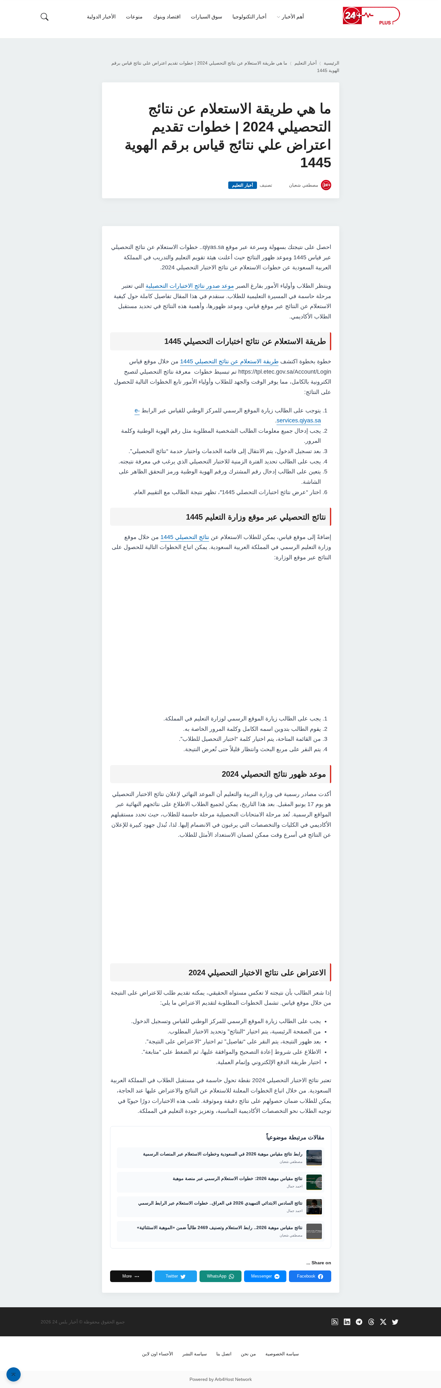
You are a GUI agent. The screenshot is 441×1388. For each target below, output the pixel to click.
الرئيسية (331, 63)
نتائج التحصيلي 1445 (184, 537)
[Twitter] (395, 1322)
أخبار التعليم (305, 63)
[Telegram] (359, 1322)
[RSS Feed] (335, 1322)
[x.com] (383, 1322)
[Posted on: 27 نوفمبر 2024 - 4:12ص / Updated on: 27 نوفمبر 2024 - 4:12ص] (280, 185)
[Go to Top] (13, 1374)
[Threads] (371, 1322)
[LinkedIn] (347, 1322)
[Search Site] (44, 17)
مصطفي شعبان (303, 185)
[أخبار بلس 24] (371, 15)
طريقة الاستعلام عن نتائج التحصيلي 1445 (229, 361)
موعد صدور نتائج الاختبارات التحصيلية (190, 286)
